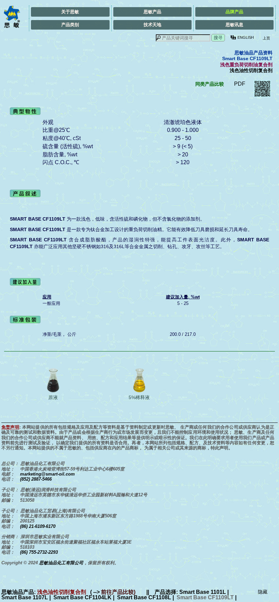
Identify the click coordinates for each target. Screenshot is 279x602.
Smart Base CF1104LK (82, 597)
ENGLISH (245, 37)
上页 (266, 38)
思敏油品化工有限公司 (61, 562)
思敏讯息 (234, 24)
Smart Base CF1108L (144, 597)
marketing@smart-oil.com (47, 474)
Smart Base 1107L (24, 597)
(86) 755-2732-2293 (39, 552)
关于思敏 (70, 11)
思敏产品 (152, 11)
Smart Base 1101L (202, 592)
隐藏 (262, 591)
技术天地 (152, 24)
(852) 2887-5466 (36, 479)
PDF (239, 84)
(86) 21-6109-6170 (37, 526)
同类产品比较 (209, 84)
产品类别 (70, 24)
